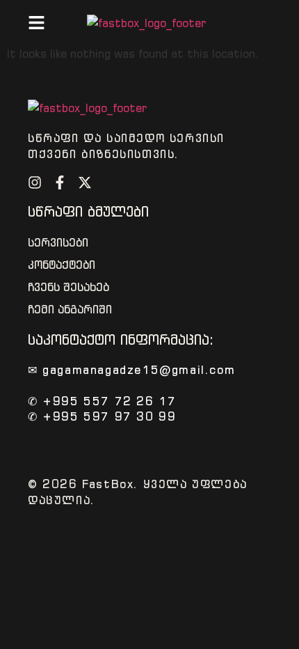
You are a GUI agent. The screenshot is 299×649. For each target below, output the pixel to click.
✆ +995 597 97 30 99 (102, 416)
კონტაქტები (61, 265)
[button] (36, 22)
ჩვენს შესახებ (68, 287)
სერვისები (58, 242)
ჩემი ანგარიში (70, 309)
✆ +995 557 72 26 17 (102, 401)
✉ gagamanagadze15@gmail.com (131, 370)
